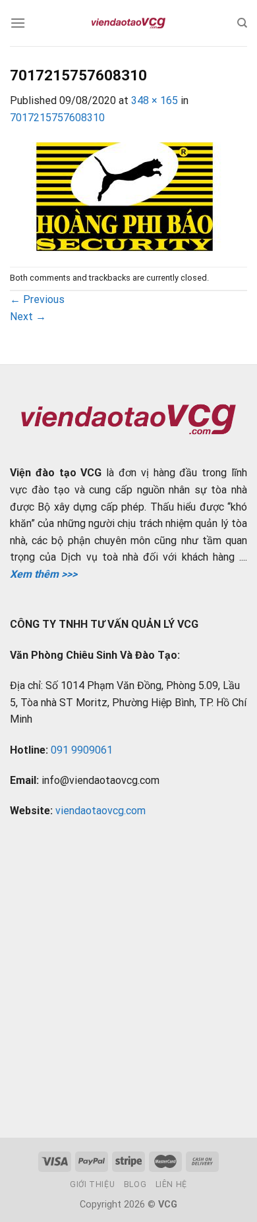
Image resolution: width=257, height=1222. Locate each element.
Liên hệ (171, 1184)
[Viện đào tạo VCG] (128, 23)
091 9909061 (82, 750)
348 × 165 (154, 100)
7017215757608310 (57, 117)
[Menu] (18, 23)
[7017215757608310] (124, 195)
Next (28, 316)
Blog (135, 1184)
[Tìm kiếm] (242, 23)
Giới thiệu (92, 1184)
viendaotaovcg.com (100, 810)
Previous (37, 299)
